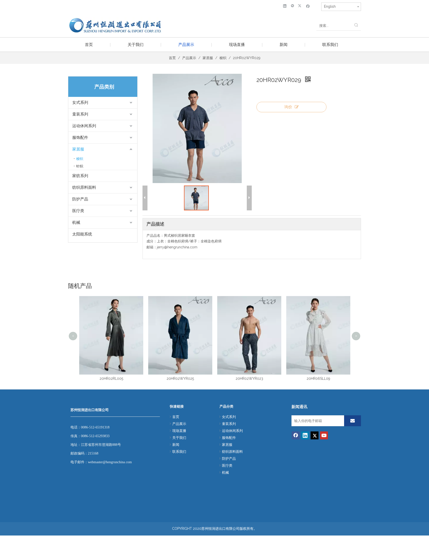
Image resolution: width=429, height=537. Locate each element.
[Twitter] (300, 6)
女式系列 (80, 102)
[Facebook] (308, 6)
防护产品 (80, 199)
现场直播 (237, 44)
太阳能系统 (82, 234)
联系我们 (330, 44)
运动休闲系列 (84, 125)
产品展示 (186, 44)
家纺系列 (80, 175)
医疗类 (78, 210)
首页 (89, 44)
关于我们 (135, 44)
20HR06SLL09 (318, 379)
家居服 (78, 149)
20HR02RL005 (111, 379)
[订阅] (352, 420)
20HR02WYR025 (180, 379)
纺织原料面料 (84, 187)
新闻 (283, 44)
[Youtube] (324, 435)
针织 (79, 166)
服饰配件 (80, 137)
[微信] (292, 6)
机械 (76, 222)
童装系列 (80, 114)
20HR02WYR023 (249, 379)
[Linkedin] (285, 6)
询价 (288, 107)
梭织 (79, 159)
